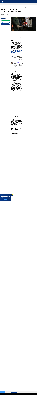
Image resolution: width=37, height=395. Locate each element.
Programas (31, 1)
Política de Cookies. (5, 198)
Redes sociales (13, 134)
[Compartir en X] (3, 18)
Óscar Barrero (3, 13)
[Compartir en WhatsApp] (5, 18)
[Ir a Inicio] (2, 2)
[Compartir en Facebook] (1, 18)
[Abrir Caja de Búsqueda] (35, 1)
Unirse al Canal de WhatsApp (5, 20)
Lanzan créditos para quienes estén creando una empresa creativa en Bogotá (16, 111)
